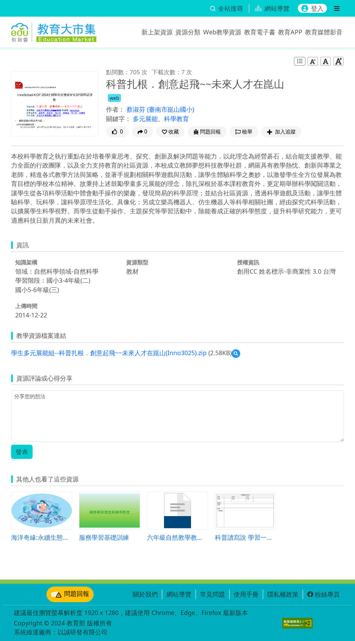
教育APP (290, 32)
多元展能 (145, 118)
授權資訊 (248, 262)
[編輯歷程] (299, 61)
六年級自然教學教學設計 (177, 537)
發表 (22, 451)
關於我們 (145, 594)
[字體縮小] (312, 61)
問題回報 (76, 593)
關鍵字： (118, 118)
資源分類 (187, 32)
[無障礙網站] (297, 623)
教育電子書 (259, 32)
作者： (115, 109)
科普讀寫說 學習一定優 (245, 537)
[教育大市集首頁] (53, 30)
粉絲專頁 (327, 594)
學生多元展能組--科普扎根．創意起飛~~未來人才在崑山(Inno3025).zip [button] (109, 353)
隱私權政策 (282, 594)
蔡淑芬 (137, 109)
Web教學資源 (222, 32)
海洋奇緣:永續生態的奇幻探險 (41, 537)
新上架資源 (157, 32)
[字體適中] (325, 61)
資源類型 (137, 262)
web (114, 98)
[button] (170, 131)
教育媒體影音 (324, 32)
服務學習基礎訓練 (104, 537)
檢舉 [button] (247, 131)
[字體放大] (338, 61)
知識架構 (26, 262)
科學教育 (176, 118)
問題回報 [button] (210, 131)
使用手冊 (246, 594)
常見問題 (212, 594)
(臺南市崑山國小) (170, 109)
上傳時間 (26, 306)
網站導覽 (178, 594)
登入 (317, 8)
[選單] (337, 8)
